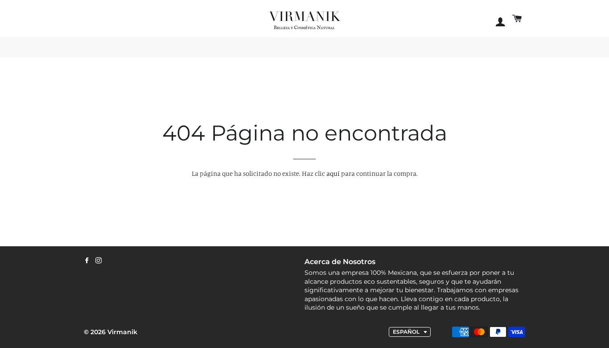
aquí (333, 173)
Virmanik (122, 332)
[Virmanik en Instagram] (98, 261)
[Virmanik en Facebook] (87, 261)
